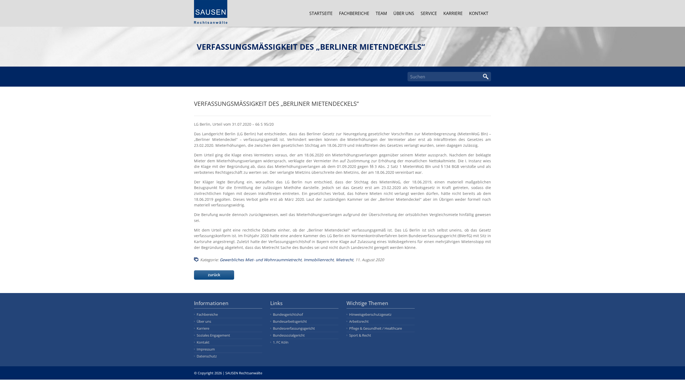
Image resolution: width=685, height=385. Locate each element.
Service (429, 13)
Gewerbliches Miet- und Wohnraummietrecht (261, 259)
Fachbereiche (354, 13)
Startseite (321, 13)
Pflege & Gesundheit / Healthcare (375, 328)
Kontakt (478, 13)
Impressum (206, 349)
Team (381, 13)
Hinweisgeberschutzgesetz (370, 314)
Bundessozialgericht (289, 335)
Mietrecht (344, 259)
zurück (214, 274)
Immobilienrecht (319, 259)
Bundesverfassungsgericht (294, 328)
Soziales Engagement (213, 335)
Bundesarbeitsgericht (290, 321)
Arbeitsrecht (359, 321)
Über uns (403, 13)
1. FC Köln (280, 342)
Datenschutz (207, 356)
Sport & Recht (360, 335)
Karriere (453, 13)
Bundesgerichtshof (288, 314)
